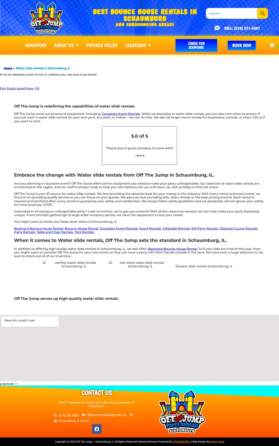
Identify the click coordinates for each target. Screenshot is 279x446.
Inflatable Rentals (176, 228)
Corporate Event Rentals (121, 114)
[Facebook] (97, 429)
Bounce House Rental (81, 228)
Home (8, 68)
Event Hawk (217, 441)
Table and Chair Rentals (54, 232)
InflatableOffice (182, 441)
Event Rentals (150, 228)
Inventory (36, 45)
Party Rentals (24, 232)
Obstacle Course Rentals (238, 228)
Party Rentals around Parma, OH (19, 88)
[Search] (262, 13)
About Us (64, 45)
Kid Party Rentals (204, 228)
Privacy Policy (101, 45)
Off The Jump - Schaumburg (64, 58)
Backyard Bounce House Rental (38, 228)
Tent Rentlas (84, 232)
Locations (135, 45)
